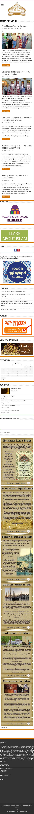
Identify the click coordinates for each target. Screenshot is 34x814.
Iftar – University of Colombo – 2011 (10, 405)
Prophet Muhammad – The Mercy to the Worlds (13, 299)
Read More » (6, 65)
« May (2, 379)
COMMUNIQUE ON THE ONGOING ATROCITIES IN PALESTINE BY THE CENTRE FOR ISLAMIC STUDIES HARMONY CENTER (17, 303)
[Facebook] (15, 250)
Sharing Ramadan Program (8, 396)
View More (4, 727)
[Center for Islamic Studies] (17, 8)
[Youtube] (18, 250)
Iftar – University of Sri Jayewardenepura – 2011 (13, 401)
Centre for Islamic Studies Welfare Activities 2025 (13, 291)
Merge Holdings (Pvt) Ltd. (14, 805)
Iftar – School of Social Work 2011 (10, 410)
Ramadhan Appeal (16, 388)
